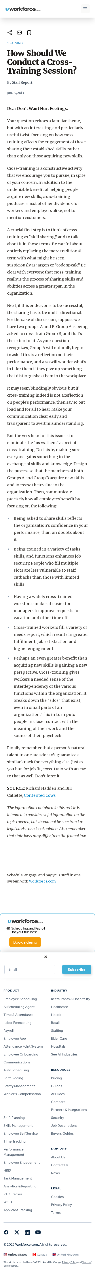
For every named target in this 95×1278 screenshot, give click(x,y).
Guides (56, 1086)
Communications (17, 1062)
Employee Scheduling (20, 999)
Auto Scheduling (16, 1070)
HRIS (7, 1170)
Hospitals (58, 1046)
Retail (55, 1023)
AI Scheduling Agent (19, 1007)
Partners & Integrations (69, 1110)
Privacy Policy (61, 1205)
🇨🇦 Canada (39, 1254)
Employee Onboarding (21, 1054)
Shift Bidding (13, 1078)
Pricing (56, 1078)
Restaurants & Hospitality (70, 999)
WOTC (8, 1202)
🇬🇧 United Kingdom (65, 1254)
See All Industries (64, 1054)
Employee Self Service (21, 1133)
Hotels (56, 1015)
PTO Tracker (13, 1194)
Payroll (8, 1030)
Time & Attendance (19, 1015)
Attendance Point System (23, 1046)
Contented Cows (39, 795)
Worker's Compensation (22, 1094)
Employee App (15, 1038)
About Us (58, 1157)
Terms (56, 1213)
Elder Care (59, 1038)
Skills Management (18, 1125)
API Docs (58, 1094)
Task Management (18, 1178)
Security (57, 1118)
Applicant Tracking (18, 1210)
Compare (58, 1102)
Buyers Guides (62, 1133)
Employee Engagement (22, 1162)
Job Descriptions (64, 1125)
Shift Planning (14, 1118)
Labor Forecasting (18, 1023)
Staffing (57, 1030)
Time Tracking (15, 1141)
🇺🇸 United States (15, 1254)
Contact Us (59, 1165)
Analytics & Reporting (20, 1186)
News (55, 1173)
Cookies (57, 1197)
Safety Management (19, 1086)
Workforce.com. (43, 881)
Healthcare (59, 1007)
